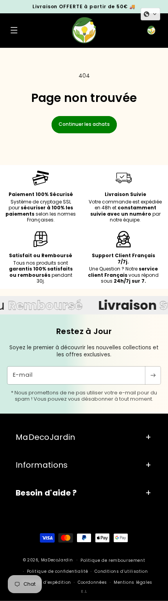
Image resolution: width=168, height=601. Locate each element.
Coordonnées (92, 582)
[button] (14, 30)
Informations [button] (42, 464)
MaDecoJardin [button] (45, 437)
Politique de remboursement (112, 560)
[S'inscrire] (153, 375)
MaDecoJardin (57, 560)
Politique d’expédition (46, 582)
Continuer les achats (84, 124)
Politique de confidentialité (57, 571)
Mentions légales (133, 582)
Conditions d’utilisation (121, 571)
